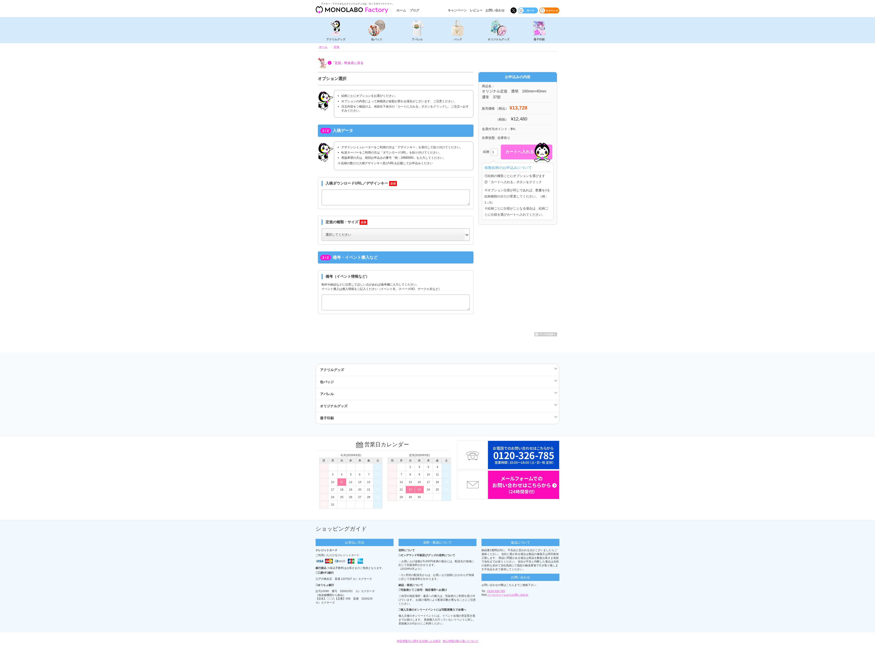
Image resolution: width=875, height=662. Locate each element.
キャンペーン (457, 10)
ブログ (414, 10)
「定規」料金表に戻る (347, 63)
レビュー (476, 10)
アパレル (417, 39)
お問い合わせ (495, 10)
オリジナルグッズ (499, 39)
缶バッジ (376, 39)
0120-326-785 (496, 591)
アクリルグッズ (335, 39)
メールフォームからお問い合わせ (507, 594)
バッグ (458, 39)
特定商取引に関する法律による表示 (419, 641)
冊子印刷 (539, 39)
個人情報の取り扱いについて (460, 641)
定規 (336, 47)
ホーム (401, 10)
